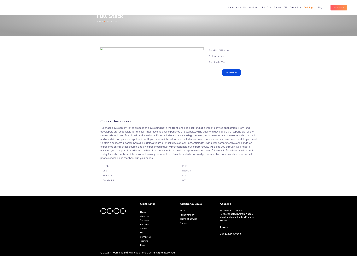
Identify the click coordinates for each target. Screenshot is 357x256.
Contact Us (295, 7)
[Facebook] (103, 211)
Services (252, 7)
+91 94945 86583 (230, 234)
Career (277, 7)
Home (230, 7)
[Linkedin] (123, 211)
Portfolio (266, 7)
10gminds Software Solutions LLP (131, 252)
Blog (320, 7)
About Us (241, 7)
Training (308, 7)
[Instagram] (110, 211)
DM (285, 7)
